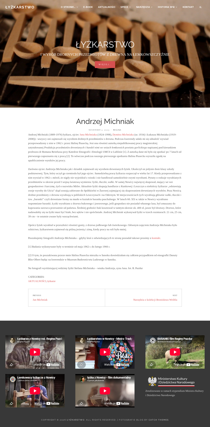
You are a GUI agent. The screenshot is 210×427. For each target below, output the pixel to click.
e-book (88, 7)
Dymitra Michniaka (123, 134)
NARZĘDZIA (143, 7)
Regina (117, 130)
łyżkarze (51, 281)
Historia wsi (166, 7)
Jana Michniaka (88, 134)
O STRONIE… (68, 7)
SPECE (124, 7)
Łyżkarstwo (19, 7)
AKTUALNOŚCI (106, 7)
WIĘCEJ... (107, 64)
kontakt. (156, 238)
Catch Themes (159, 420)
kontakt (188, 7)
